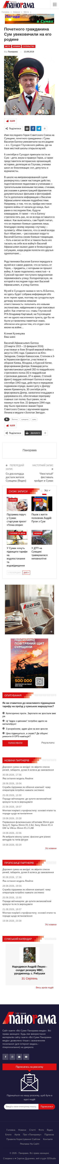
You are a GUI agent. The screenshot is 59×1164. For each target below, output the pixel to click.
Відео (50, 1130)
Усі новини (51, 848)
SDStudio (51, 1158)
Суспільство (28, 46)
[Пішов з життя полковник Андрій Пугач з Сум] (41, 503)
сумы (34, 419)
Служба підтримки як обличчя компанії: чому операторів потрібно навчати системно (26, 788)
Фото (41, 1130)
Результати (47, 743)
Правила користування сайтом (23, 1139)
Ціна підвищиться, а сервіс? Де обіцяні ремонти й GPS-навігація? (25, 735)
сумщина (24, 419)
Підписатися (47, 1106)
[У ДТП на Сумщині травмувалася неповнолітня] (41, 537)
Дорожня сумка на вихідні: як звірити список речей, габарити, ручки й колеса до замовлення (28, 768)
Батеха (15, 419)
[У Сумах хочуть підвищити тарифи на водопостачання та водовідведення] (17, 537)
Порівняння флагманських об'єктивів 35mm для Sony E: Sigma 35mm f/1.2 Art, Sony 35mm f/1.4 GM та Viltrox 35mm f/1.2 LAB (28, 825)
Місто (7, 46)
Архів (17, 1134)
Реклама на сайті (29, 1143)
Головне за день (17, 533)
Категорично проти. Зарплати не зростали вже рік (29, 715)
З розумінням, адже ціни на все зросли (26, 728)
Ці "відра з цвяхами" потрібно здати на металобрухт (24, 722)
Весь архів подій (44, 987)
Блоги (8, 1134)
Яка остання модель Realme (17, 778)
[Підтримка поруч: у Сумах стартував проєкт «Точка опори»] (17, 503)
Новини (16, 46)
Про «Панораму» (32, 1134)
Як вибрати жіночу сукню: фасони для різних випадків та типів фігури (26, 838)
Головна (10, 1130)
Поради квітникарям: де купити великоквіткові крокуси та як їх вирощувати (26, 800)
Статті (32, 1130)
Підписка (49, 1134)
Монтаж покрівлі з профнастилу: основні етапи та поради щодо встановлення (29, 812)
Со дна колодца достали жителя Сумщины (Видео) (16, 477)
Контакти (48, 1139)
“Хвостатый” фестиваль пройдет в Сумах (43, 477)
